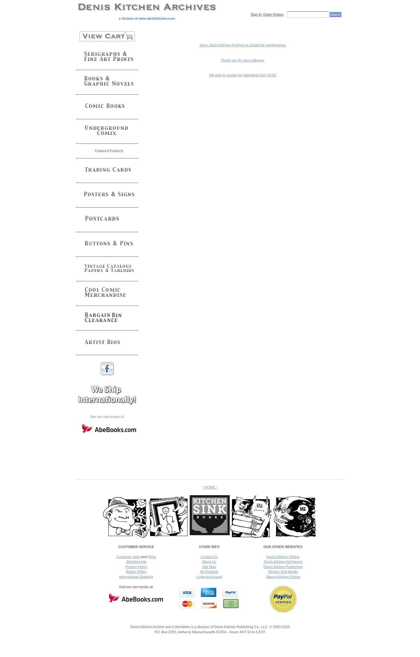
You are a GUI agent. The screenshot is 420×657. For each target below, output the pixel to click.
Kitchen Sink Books (283, 572)
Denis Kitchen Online (283, 557)
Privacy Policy (136, 567)
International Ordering (136, 577)
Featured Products (109, 151)
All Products (209, 572)
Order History (273, 15)
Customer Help (128, 557)
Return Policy (136, 572)
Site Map (209, 567)
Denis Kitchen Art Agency (283, 562)
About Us (209, 562)
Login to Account (209, 577)
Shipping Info (136, 562)
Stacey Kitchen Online (283, 577)
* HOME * (210, 487)
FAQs (152, 557)
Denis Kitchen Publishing (283, 567)
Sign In (256, 15)
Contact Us (209, 557)
